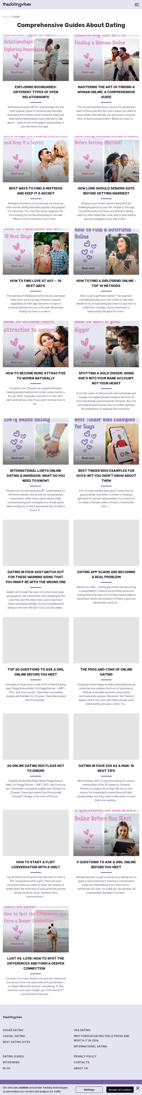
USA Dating (82, 1030)
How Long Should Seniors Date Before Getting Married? (106, 190)
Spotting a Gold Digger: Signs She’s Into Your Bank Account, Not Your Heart (106, 378)
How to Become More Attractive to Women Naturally (36, 375)
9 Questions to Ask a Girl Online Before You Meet (106, 864)
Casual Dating (14, 1036)
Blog (6, 1068)
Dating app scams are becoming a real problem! (106, 574)
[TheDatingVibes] (17, 4)
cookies (24, 1087)
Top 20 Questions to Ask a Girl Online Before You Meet (35, 672)
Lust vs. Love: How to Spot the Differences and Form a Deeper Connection (35, 963)
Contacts (81, 1062)
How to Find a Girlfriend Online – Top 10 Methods (106, 283)
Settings (89, 1089)
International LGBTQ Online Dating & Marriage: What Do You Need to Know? (36, 476)
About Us (81, 1068)
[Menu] (137, 4)
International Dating (90, 1046)
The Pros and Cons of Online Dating (106, 672)
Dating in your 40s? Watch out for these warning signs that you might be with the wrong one (36, 577)
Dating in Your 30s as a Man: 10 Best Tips (106, 768)
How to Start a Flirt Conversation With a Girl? (35, 864)
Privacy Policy (85, 1056)
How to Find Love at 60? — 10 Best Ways (35, 283)
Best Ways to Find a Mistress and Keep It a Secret (35, 190)
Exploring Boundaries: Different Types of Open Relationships (35, 92)
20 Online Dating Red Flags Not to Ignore (35, 768)
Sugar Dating (13, 1030)
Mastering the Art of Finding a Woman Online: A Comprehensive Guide (106, 92)
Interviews (11, 1062)
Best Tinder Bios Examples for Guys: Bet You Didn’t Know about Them (106, 476)
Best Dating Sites (16, 1042)
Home (6, 16)
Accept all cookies (120, 1089)
